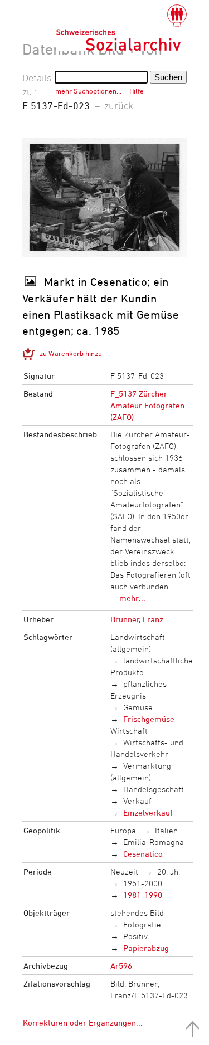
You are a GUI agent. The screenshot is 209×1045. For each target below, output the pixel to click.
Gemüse (138, 707)
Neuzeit (124, 871)
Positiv (135, 936)
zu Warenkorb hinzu (71, 353)
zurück (118, 105)
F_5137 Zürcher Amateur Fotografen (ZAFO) (147, 405)
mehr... (132, 598)
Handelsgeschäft (153, 789)
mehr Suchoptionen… (88, 90)
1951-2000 (142, 883)
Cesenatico (143, 853)
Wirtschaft (129, 730)
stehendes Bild (137, 912)
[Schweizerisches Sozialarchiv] (121, 27)
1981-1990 (142, 895)
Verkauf (137, 800)
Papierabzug (146, 948)
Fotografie (142, 924)
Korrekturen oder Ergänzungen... (83, 1022)
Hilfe (136, 90)
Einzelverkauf (148, 812)
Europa (123, 830)
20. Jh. (168, 871)
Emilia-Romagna (153, 842)
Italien (166, 830)
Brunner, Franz (136, 619)
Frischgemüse (148, 719)
